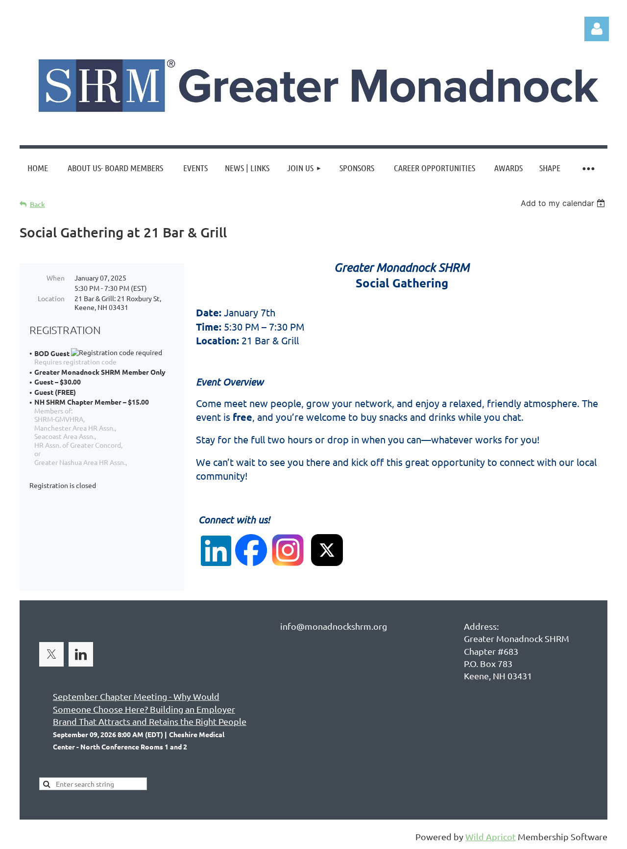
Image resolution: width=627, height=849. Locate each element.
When (56, 277)
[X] (51, 654)
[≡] (587, 168)
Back (37, 204)
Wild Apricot (490, 836)
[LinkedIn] (81, 654)
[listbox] (564, 203)
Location (51, 298)
